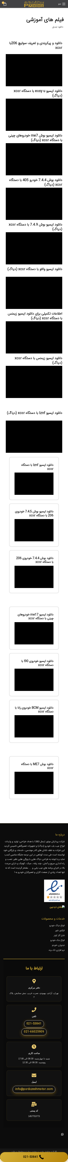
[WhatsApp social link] (62, 1135)
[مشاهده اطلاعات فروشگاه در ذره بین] (57, 907)
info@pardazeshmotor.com (34, 1089)
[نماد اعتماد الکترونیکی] (54, 891)
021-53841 (34, 1023)
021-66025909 (34, 1032)
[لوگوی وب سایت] (34, 4)
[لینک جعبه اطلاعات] (34, 478)
